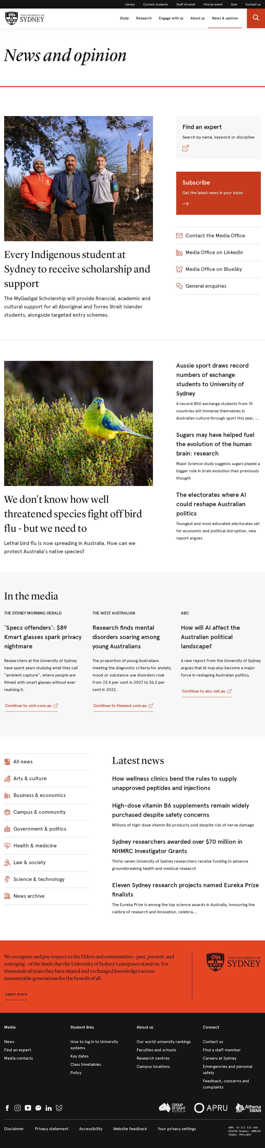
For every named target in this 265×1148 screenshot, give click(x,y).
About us (197, 18)
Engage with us (171, 18)
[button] (256, 18)
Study (124, 18)
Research (144, 18)
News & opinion (225, 18)
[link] (130, 4)
